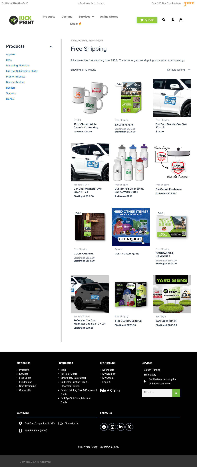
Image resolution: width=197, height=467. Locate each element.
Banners (10, 87)
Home (74, 40)
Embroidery (150, 374)
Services (84, 16)
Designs (66, 16)
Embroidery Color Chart (73, 377)
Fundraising (25, 382)
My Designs (108, 373)
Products (49, 16)
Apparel (10, 54)
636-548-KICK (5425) (36, 430)
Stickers (11, 93)
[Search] (176, 393)
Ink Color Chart (69, 373)
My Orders (107, 377)
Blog (63, 369)
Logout (106, 382)
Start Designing (27, 386)
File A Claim (110, 390)
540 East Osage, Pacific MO (40, 423)
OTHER (83, 40)
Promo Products (15, 76)
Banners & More (15, 82)
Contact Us (25, 390)
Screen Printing (152, 369)
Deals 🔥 (76, 23)
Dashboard (108, 369)
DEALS (10, 98)
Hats (9, 59)
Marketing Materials (17, 65)
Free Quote (25, 377)
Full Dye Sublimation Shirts (21, 71)
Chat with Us (71, 423)
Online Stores (109, 16)
